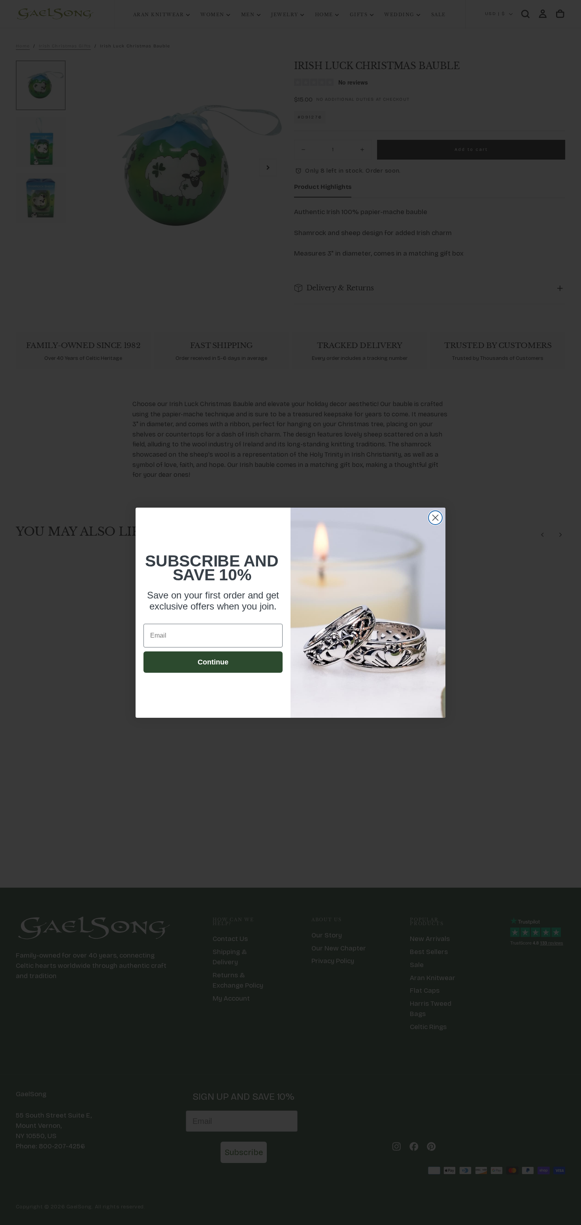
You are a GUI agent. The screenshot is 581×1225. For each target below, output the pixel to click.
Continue (213, 662)
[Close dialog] (435, 518)
